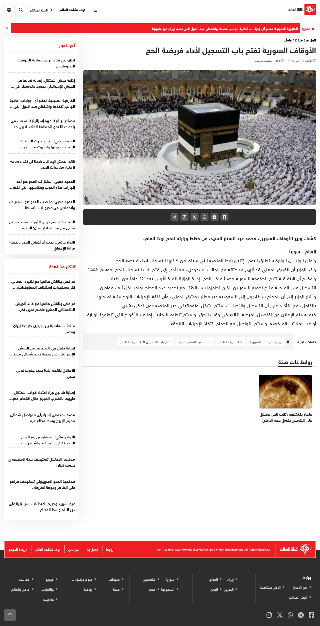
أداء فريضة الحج (230, 341)
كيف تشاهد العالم (73, 9)
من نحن (73, 549)
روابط (109, 549)
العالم (310, 250)
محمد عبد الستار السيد (194, 341)
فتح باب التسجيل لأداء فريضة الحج (145, 341)
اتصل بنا (92, 549)
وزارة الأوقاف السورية (266, 341)
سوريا (295, 250)
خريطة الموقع (18, 549)
